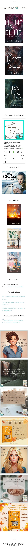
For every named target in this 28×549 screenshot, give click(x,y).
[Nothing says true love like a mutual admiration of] (14, 431)
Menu (14, 1)
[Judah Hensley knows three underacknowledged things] (14, 344)
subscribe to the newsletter (14, 287)
